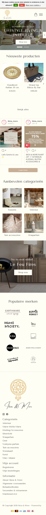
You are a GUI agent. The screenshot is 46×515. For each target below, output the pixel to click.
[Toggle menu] (40, 14)
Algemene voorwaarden (14, 483)
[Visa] (20, 511)
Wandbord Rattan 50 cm (12, 86)
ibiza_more (13, 121)
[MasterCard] (16, 511)
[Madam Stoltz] (12, 348)
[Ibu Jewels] (33, 324)
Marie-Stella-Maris (12, 426)
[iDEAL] (12, 511)
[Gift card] (32, 511)
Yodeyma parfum (11, 444)
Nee (21, 5)
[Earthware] (12, 313)
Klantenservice (10, 494)
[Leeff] (33, 336)
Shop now (23, 42)
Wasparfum (33, 235)
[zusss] (33, 360)
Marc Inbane (9, 458)
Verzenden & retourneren (15, 490)
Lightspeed (7, 507)
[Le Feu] (12, 336)
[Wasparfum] (12, 360)
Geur (5, 440)
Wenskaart (8, 451)
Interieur (34, 210)
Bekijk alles (23, 109)
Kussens (12, 210)
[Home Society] (12, 324)
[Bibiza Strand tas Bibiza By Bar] (33, 72)
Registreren (8, 467)
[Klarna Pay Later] (28, 511)
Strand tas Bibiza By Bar (34, 86)
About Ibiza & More (12, 480)
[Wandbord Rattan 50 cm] (12, 72)
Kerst (5, 454)
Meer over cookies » (33, 5)
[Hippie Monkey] (33, 313)
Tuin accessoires (12, 235)
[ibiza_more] (4, 122)
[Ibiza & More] (7, 14)
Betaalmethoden (11, 487)
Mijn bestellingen (11, 471)
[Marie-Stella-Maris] (33, 348)
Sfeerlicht (7, 433)
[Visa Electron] (24, 511)
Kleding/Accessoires (13, 430)
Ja (16, 5)
